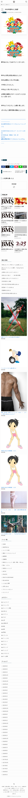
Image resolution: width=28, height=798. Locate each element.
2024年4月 (5, 690)
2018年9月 (5, 741)
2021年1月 (5, 705)
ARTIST (4, 571)
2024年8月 (5, 687)
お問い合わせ (6, 586)
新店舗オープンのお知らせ (8, 287)
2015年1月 (5, 774)
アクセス (21, 788)
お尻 (4, 620)
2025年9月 (5, 678)
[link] (14, 187)
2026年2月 (5, 669)
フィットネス (6, 638)
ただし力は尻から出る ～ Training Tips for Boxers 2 (13, 533)
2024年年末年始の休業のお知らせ (9, 293)
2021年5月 (5, 699)
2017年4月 (5, 768)
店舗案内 (5, 559)
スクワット (5, 614)
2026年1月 (5, 672)
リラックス (5, 635)
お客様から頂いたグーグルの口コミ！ (10, 278)
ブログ (4, 617)
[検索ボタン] (26, 1)
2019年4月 (5, 729)
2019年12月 (5, 723)
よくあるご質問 (6, 583)
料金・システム (6, 565)
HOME (4, 544)
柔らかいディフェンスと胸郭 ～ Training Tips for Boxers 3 (13, 268)
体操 (4, 626)
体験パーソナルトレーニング (9, 553)
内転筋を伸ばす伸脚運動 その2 (8, 487)
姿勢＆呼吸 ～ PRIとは (9, 786)
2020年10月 (5, 711)
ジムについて (6, 602)
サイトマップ (6, 592)
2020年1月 (5, 720)
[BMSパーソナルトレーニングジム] (14, 1)
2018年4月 (5, 756)
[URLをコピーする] (25, 167)
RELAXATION (6, 580)
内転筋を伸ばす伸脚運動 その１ (8, 450)
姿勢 (4, 629)
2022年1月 (5, 696)
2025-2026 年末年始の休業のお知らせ (10, 284)
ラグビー (5, 644)
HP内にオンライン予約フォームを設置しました (12, 264)
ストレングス (6, 605)
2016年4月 (5, 771)
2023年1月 (5, 693)
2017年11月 (5, 759)
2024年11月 (5, 684)
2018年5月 (5, 753)
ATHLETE (5, 574)
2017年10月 (5, 762)
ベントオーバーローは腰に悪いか (8, 368)
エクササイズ (6, 653)
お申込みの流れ (16, 790)
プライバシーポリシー (8, 589)
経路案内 (5, 556)
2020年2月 (5, 717)
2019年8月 (5, 726)
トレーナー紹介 (6, 550)
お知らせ (4, 12)
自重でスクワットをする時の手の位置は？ (10, 337)
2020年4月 (5, 714)
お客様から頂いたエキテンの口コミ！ (10, 272)
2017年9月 (5, 765)
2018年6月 (5, 750)
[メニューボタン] (1, 1)
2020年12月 (5, 708)
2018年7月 (5, 747)
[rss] (14, 784)
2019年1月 (5, 735)
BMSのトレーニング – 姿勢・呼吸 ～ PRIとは (13, 562)
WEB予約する (6, 547)
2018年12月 (5, 738)
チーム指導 (5, 656)
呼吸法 (4, 632)
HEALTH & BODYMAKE (8, 577)
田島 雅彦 (14, 184)
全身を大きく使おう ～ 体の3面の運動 (11, 275)
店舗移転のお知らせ (6, 290)
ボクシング (5, 647)
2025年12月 (5, 675)
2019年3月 (5, 732)
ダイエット (5, 641)
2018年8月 (5, 744)
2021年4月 (5, 702)
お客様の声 (5, 623)
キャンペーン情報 (7, 608)
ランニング (5, 650)
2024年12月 (5, 681)
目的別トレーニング (7, 568)
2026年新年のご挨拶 (6, 281)
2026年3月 (5, 666)
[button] (3, 167)
